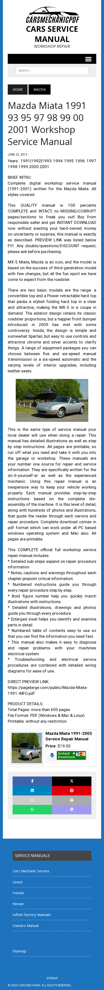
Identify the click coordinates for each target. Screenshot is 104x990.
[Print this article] (71, 800)
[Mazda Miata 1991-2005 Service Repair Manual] (26, 762)
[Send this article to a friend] (32, 800)
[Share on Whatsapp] (32, 809)
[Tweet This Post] (71, 781)
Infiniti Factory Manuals (32, 914)
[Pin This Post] (71, 790)
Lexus (17, 881)
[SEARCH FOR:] (52, 70)
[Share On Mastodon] (71, 809)
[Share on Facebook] (32, 781)
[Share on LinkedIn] (32, 790)
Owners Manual (25, 925)
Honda (18, 892)
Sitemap (19, 951)
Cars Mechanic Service (31, 870)
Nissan (18, 903)
